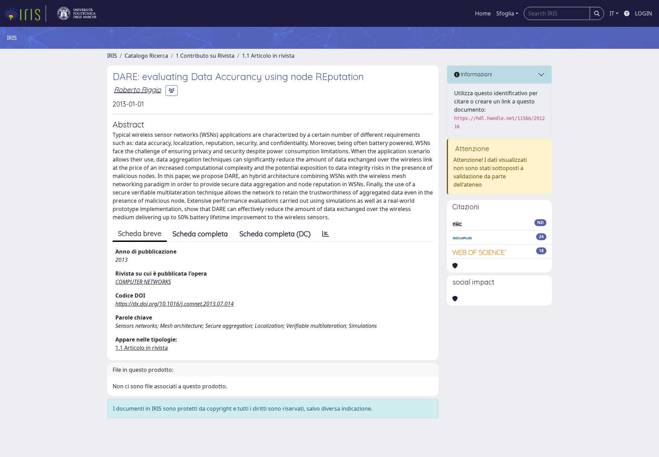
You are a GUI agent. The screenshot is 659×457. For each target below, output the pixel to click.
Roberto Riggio (137, 89)
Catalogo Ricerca (146, 55)
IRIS (112, 55)
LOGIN (643, 13)
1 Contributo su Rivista (205, 55)
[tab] (325, 234)
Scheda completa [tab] (200, 234)
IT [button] (612, 13)
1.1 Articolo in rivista (268, 55)
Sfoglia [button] (505, 13)
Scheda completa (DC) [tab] (275, 234)
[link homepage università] (76, 13)
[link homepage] (25, 13)
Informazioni (476, 74)
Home (483, 13)
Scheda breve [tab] (139, 233)
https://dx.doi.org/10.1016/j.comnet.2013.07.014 (174, 304)
